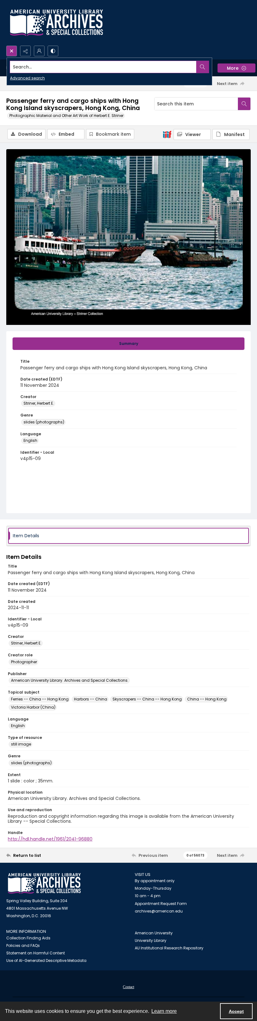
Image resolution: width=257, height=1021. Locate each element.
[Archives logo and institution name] (56, 23)
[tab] (128, 344)
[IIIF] (167, 134)
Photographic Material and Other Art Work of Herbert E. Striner (66, 115)
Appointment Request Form (161, 903)
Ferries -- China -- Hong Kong (40, 699)
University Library (150, 940)
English (30, 440)
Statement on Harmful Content (35, 953)
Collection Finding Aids (28, 938)
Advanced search (27, 78)
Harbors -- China (90, 699)
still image (21, 744)
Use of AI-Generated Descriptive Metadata (46, 960)
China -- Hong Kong (207, 699)
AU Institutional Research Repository (169, 948)
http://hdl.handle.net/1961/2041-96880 (50, 839)
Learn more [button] (164, 1011)
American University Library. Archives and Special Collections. (69, 680)
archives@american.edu (159, 911)
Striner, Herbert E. (39, 403)
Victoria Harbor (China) (33, 707)
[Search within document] (244, 104)
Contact (128, 987)
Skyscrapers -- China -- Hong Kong (147, 699)
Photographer (24, 662)
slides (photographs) (44, 422)
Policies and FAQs (23, 945)
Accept (236, 1011)
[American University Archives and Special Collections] (44, 883)
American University (154, 933)
